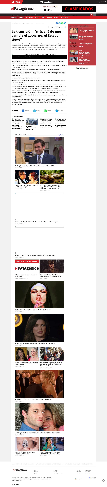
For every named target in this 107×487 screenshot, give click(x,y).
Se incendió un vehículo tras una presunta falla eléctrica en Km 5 (31, 129)
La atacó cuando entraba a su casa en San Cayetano (86, 31)
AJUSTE (43, 17)
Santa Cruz (54, 15)
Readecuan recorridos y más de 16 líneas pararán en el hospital (86, 38)
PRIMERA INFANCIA (57, 464)
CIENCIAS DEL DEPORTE (16, 464)
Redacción (78, 473)
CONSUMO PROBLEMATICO (28, 464)
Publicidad (87, 471)
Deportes (45, 15)
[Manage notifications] (103, 480)
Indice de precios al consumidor (43, 464)
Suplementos (88, 470)
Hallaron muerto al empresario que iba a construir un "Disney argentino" (84, 61)
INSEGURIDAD (29, 17)
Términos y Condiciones (58, 473)
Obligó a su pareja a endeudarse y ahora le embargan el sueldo (84, 54)
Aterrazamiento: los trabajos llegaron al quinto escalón (60, 125)
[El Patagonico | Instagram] (19, 2)
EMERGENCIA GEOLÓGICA (87, 464)
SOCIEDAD (81, 57)
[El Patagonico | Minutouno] (41, 2)
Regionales (20, 15)
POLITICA (37, 17)
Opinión (35, 473)
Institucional (87, 473)
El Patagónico (14, 23)
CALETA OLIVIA (64, 17)
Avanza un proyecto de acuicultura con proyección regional (46, 125)
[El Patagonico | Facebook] (16, 2)
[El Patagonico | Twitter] (13, 2)
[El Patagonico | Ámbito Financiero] (49, 2)
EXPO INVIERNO (77, 464)
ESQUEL (80, 50)
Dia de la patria (68, 464)
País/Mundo (37, 15)
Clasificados (73, 15)
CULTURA (49, 17)
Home (13, 15)
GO (63, 464)
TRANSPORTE (81, 34)
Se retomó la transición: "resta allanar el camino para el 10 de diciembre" (17, 128)
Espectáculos (63, 15)
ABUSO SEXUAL (81, 28)
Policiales (28, 15)
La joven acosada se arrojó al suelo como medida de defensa (86, 45)
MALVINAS (56, 17)
